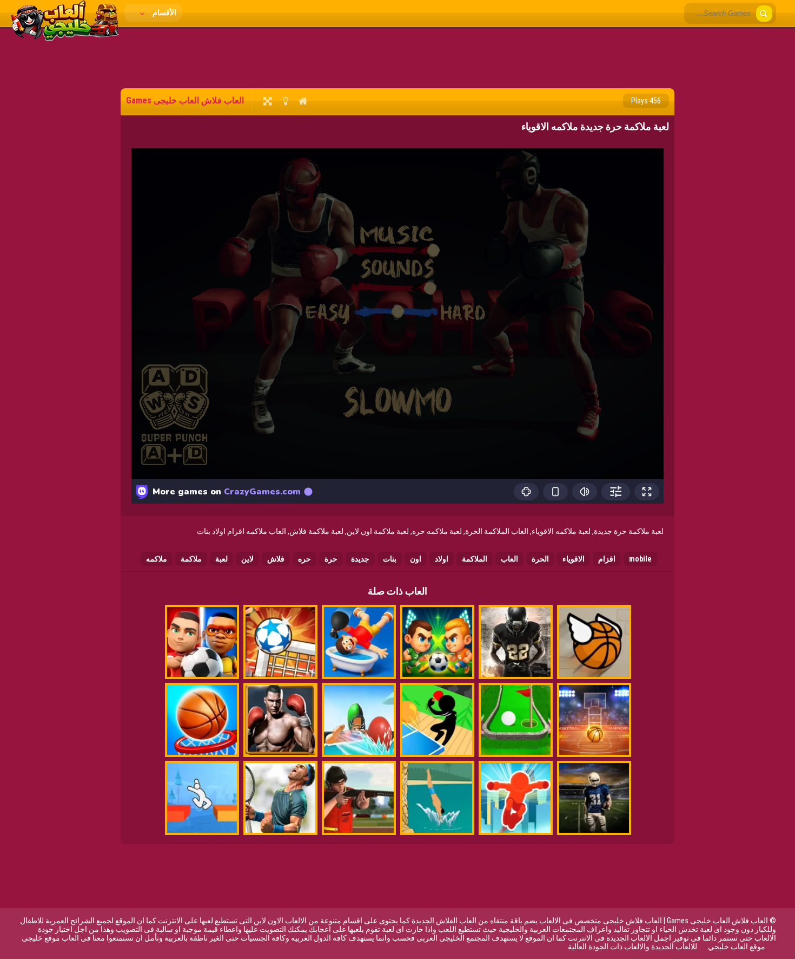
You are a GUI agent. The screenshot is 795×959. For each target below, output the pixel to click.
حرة (330, 558)
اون (415, 558)
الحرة (540, 558)
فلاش (275, 558)
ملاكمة (191, 558)
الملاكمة (474, 558)
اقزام (606, 558)
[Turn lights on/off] (285, 100)
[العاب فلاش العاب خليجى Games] (65, 38)
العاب (509, 558)
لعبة (221, 558)
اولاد (441, 558)
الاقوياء (573, 558)
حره (304, 558)
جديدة (360, 558)
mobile (640, 558)
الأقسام (163, 12)
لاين (247, 558)
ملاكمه (156, 558)
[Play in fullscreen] (267, 100)
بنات (389, 558)
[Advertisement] (397, 56)
